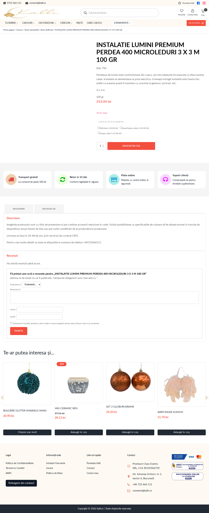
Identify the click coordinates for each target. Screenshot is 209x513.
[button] (12, 3)
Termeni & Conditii (15, 468)
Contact (91, 468)
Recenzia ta (15, 289)
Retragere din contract (21, 483)
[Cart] (203, 11)
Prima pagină (8, 30)
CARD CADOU (94, 23)
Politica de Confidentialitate (19, 463)
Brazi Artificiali (47, 30)
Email (13, 317)
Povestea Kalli (93, 463)
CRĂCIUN (65, 23)
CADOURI (27, 23)
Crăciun (19, 30)
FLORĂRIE (10, 23)
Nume (13, 310)
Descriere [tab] (19, 209)
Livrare (49, 468)
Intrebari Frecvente (55, 463)
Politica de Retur (54, 473)
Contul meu (92, 473)
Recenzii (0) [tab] (49, 209)
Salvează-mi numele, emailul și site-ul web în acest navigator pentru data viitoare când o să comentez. (56, 323)
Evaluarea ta (16, 285)
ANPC (9, 473)
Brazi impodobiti (32, 30)
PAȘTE (79, 23)
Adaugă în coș (131, 146)
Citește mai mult (27, 432)
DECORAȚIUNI (46, 23)
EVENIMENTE (121, 23)
